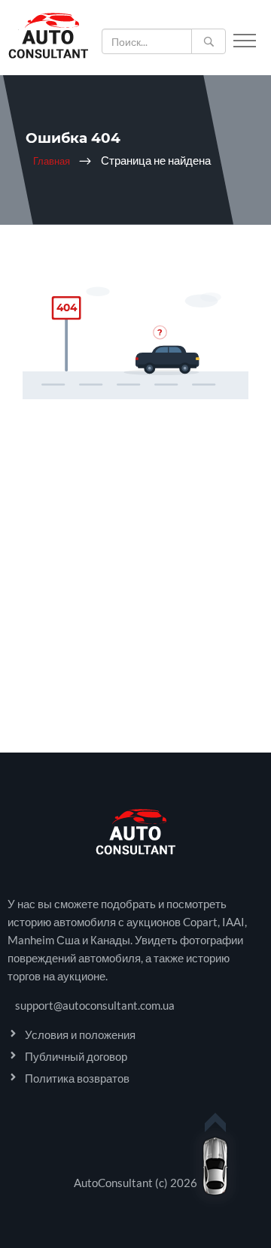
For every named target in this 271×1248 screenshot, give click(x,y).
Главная (51, 161)
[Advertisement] (135, 617)
